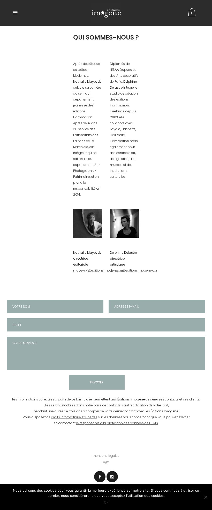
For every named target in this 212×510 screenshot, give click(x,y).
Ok (106, 502)
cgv (106, 461)
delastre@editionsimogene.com (135, 270)
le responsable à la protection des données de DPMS (117, 423)
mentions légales (106, 455)
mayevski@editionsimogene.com (99, 270)
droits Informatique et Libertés (74, 417)
